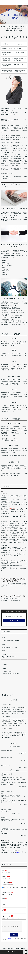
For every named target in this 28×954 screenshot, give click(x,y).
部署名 (3, 904)
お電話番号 (4, 876)
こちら (17, 852)
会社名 (3, 898)
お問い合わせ (11, 951)
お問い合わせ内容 (6, 916)
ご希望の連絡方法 (6, 892)
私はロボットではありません (11, 926)
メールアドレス (5, 882)
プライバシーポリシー (7, 938)
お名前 (3, 870)
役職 (3, 910)
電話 (10, 894)
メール (5, 894)
